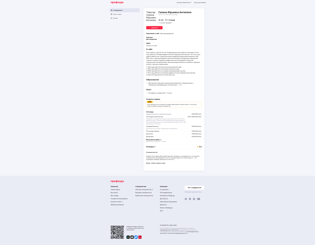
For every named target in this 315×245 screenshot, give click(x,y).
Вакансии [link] (163, 205)
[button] (125, 10)
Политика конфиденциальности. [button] (178, 233)
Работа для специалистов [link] (144, 195)
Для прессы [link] (164, 199)
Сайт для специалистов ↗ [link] (144, 189)
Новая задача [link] (115, 189)
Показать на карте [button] (151, 45)
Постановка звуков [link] (152, 131)
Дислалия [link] (149, 134)
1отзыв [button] (171, 20)
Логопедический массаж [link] (154, 117)
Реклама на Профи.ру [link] (167, 195)
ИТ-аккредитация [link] (166, 192)
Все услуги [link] (114, 192)
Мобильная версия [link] (117, 205)
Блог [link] (161, 211)
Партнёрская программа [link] (168, 202)
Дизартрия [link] (150, 136)
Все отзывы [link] (115, 195)
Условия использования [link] (119, 199)
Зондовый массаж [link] (152, 126)
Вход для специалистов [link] (143, 192)
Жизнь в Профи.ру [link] (166, 208)
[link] (154, 27)
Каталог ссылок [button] (116, 202)
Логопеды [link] (149, 112)
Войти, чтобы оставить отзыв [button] (155, 163)
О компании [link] (164, 189)
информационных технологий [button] (169, 230)
